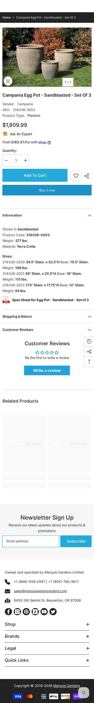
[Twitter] (53, 611)
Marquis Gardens (66, 686)
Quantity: (9, 150)
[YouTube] (44, 611)
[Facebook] (8, 611)
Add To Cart (35, 175)
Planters (33, 115)
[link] (24, 477)
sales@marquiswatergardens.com (40, 591)
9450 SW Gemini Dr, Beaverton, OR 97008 (47, 600)
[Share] (87, 176)
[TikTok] (35, 611)
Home (6, 17)
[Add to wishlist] (76, 176)
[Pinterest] (26, 611)
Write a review (47, 370)
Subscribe (76, 541)
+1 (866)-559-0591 (29, 582)
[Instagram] (17, 611)
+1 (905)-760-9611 (63, 582)
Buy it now (47, 190)
